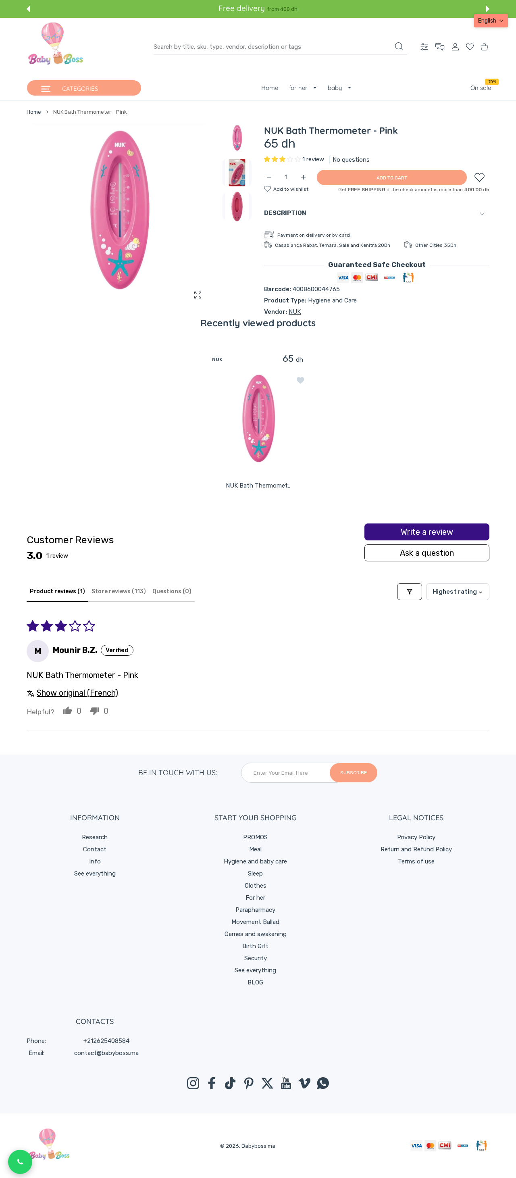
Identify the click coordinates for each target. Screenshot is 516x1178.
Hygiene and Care (332, 300)
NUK (295, 311)
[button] (28, 9)
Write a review (427, 532)
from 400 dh (282, 9)
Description (285, 213)
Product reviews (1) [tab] (57, 591)
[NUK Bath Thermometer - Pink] (258, 421)
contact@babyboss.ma (106, 1053)
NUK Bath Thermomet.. (258, 485)
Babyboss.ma (258, 1146)
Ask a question (427, 553)
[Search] (399, 46)
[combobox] (280, 46)
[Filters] (409, 591)
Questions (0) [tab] (171, 591)
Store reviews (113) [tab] (119, 591)
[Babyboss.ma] (56, 47)
